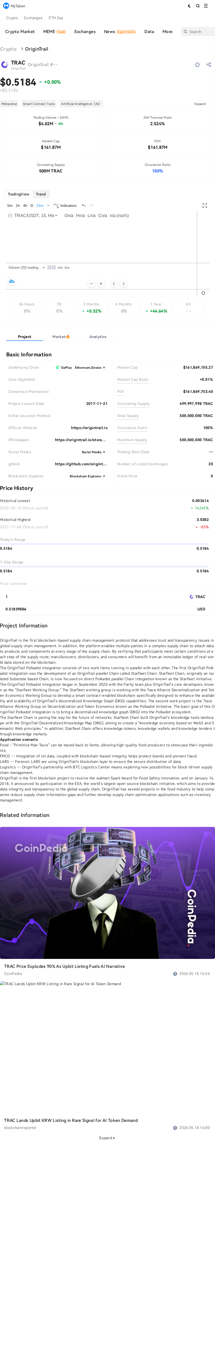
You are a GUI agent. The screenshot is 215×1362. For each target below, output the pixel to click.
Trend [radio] (41, 194)
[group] (27, 194)
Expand (200, 104)
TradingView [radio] (19, 194)
